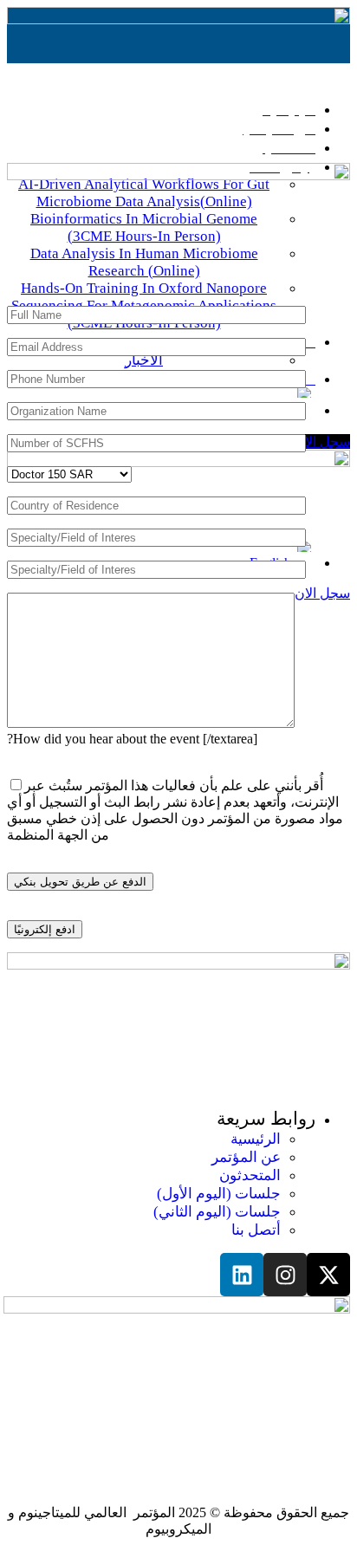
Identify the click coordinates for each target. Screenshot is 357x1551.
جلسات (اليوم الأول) (219, 1193)
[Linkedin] (241, 1274)
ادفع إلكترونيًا (44, 929)
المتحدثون (250, 1175)
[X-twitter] (328, 1274)
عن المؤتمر (246, 1157)
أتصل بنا (256, 1230)
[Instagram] (285, 1274)
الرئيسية (255, 1139)
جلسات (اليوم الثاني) (217, 1212)
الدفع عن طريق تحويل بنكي (80, 881)
